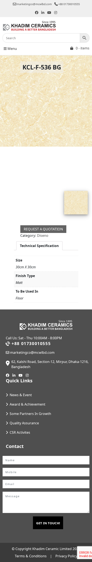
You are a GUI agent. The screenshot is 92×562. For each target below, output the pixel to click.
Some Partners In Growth (30, 413)
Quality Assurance (24, 423)
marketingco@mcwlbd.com (34, 4)
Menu (12, 48)
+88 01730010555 (69, 4)
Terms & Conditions (31, 556)
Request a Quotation (43, 229)
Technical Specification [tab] (39, 245)
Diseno (42, 235)
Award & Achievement (27, 404)
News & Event (21, 395)
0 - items (82, 48)
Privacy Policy (66, 556)
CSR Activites (20, 432)
